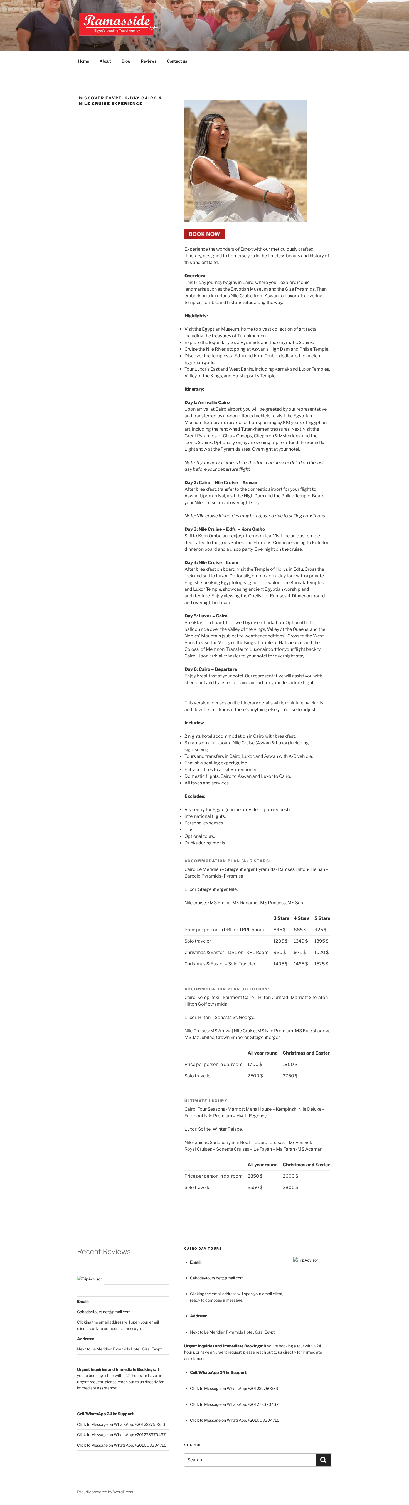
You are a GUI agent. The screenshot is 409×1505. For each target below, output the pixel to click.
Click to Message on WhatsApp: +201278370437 (121, 1434)
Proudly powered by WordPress (105, 1491)
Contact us (177, 61)
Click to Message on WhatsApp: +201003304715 (121, 1445)
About (105, 61)
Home (83, 61)
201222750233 (151, 1424)
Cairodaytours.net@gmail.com (104, 1311)
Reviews (148, 61)
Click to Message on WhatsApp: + (107, 1424)
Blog (126, 61)
